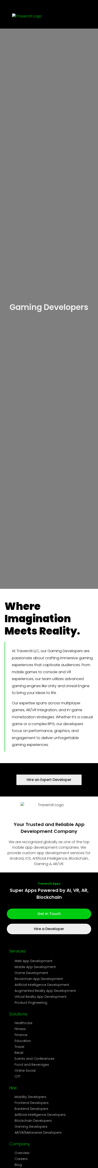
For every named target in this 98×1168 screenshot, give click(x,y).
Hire (13, 1160)
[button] (78, 17)
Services (17, 1023)
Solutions (18, 1086)
